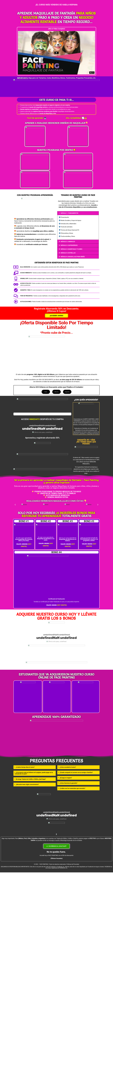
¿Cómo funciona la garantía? (68, 783)
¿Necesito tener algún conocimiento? (27, 784)
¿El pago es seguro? (66, 778)
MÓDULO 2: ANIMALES (68, 241)
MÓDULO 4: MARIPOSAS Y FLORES (71, 249)
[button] (78, 213)
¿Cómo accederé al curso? (68, 767)
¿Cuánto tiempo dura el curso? (25, 767)
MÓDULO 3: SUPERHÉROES (69, 245)
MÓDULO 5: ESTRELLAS (68, 253)
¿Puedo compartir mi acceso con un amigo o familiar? (76, 772)
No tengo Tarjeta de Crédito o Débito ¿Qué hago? (31, 779)
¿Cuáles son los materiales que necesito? (72, 788)
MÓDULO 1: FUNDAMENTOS (69, 213)
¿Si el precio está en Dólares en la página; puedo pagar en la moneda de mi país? (34, 773)
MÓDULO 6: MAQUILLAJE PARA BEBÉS (73, 256)
